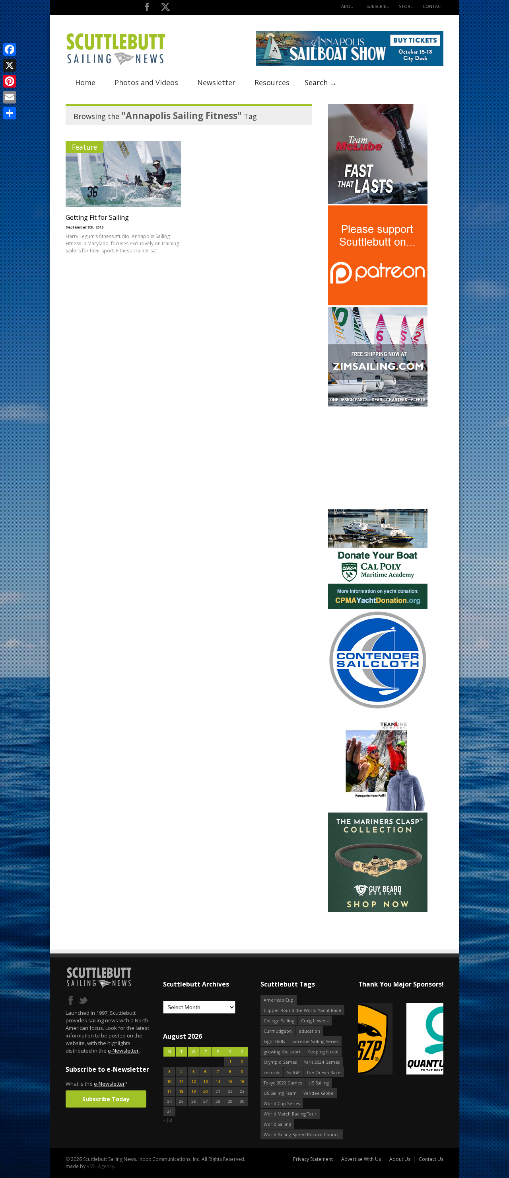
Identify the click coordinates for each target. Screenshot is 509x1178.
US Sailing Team (280, 1093)
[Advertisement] (377, 458)
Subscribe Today (106, 1099)
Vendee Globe (318, 1093)
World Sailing (277, 1124)
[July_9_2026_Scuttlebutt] (377, 607)
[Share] (9, 113)
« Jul (167, 1120)
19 (193, 1091)
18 (181, 1091)
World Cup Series (282, 1103)
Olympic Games (280, 1062)
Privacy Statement (313, 1159)
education (309, 1031)
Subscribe (377, 6)
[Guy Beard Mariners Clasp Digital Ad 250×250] (377, 910)
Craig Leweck (315, 1021)
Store (406, 6)
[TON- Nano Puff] (377, 809)
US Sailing (319, 1083)
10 (169, 1081)
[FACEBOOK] (147, 9)
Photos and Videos (146, 82)
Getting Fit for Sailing (97, 217)
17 (169, 1091)
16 (242, 1081)
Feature (84, 147)
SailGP (293, 1072)
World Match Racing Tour (290, 1114)
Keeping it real (322, 1052)
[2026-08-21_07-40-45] (349, 64)
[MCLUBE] (377, 202)
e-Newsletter (123, 1050)
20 (205, 1091)
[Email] (9, 97)
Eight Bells (274, 1041)
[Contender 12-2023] (377, 708)
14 (218, 1081)
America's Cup (278, 1000)
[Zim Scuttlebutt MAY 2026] (377, 404)
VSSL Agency (100, 1166)
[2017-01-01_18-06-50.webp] (400, 1039)
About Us (399, 1159)
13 (205, 1081)
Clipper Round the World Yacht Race (302, 1010)
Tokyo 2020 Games (283, 1083)
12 (193, 1081)
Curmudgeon (278, 1031)
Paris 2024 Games (321, 1062)
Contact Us (431, 1159)
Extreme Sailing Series (314, 1041)
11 (181, 1081)
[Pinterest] (9, 81)
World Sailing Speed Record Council (302, 1134)
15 (230, 1081)
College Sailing (279, 1021)
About (348, 6)
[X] (9, 65)
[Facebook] (9, 49)
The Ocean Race (324, 1072)
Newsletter (216, 82)
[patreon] (377, 303)
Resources (271, 82)
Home (85, 82)
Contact (433, 6)
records (272, 1072)
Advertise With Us (361, 1159)
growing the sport (282, 1052)
